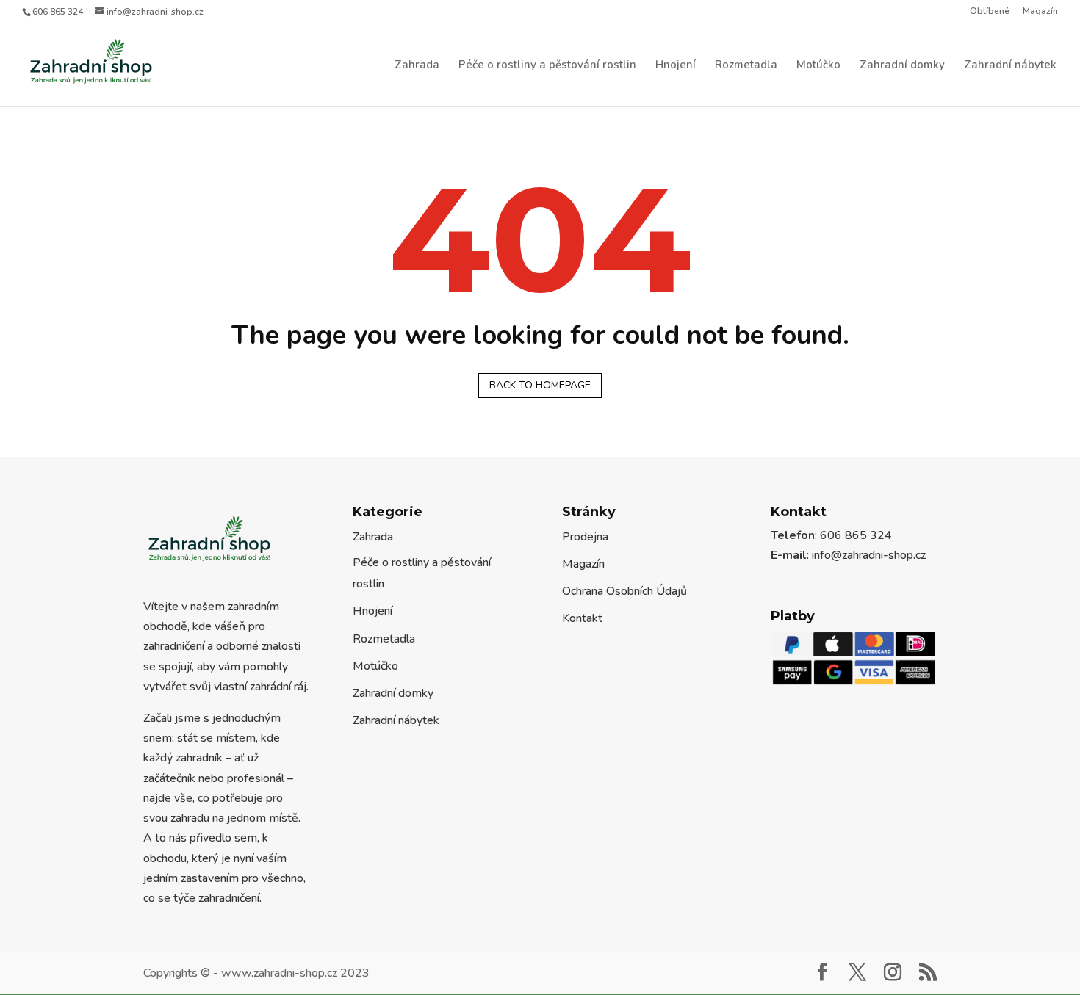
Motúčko (818, 65)
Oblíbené (989, 12)
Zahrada (417, 65)
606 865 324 (57, 12)
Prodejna (585, 537)
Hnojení (675, 65)
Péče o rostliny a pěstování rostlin (547, 65)
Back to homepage (540, 385)
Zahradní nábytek (1010, 65)
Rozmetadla (746, 65)
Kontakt (582, 618)
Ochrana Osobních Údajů (624, 591)
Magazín (1040, 12)
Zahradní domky (902, 65)
